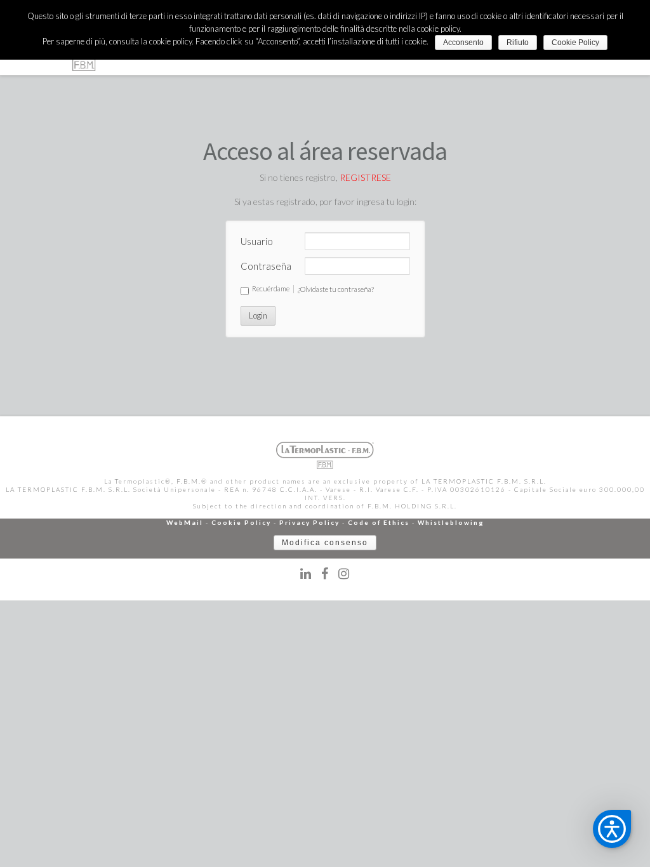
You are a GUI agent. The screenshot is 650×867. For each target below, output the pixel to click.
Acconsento (463, 42)
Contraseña (266, 266)
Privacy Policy (309, 522)
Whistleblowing (451, 522)
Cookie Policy (241, 522)
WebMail (184, 522)
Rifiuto (518, 42)
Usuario (257, 241)
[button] (612, 829)
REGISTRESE (365, 177)
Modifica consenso (325, 542)
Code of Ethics (378, 522)
